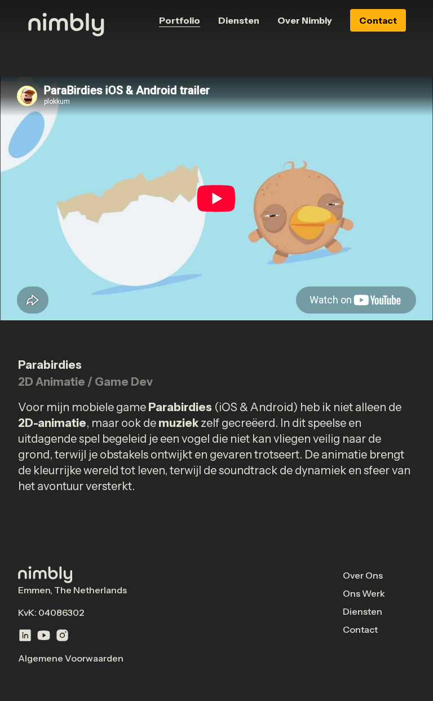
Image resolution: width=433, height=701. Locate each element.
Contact (378, 20)
